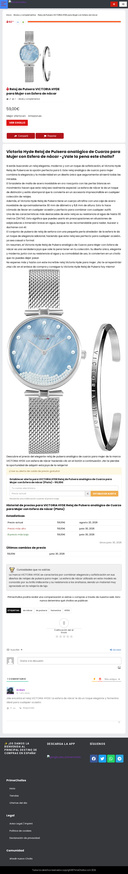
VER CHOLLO (17, 122)
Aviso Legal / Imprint (21, 823)
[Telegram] (119, 759)
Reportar (51, 135)
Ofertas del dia (18, 802)
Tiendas (14, 795)
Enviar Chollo (114, 4)
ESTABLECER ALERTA (104, 493)
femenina (56, 610)
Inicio (9, 15)
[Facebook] (94, 759)
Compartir (23, 135)
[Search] (105, 4)
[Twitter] (102, 759)
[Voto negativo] (18, 22)
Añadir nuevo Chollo (21, 858)
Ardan (20, 690)
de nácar (27, 610)
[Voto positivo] (23, 22)
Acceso (116, 649)
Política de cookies (20, 830)
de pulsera (41, 610)
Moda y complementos (25, 15)
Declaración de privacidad (25, 838)
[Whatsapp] (111, 759)
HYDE (67, 610)
